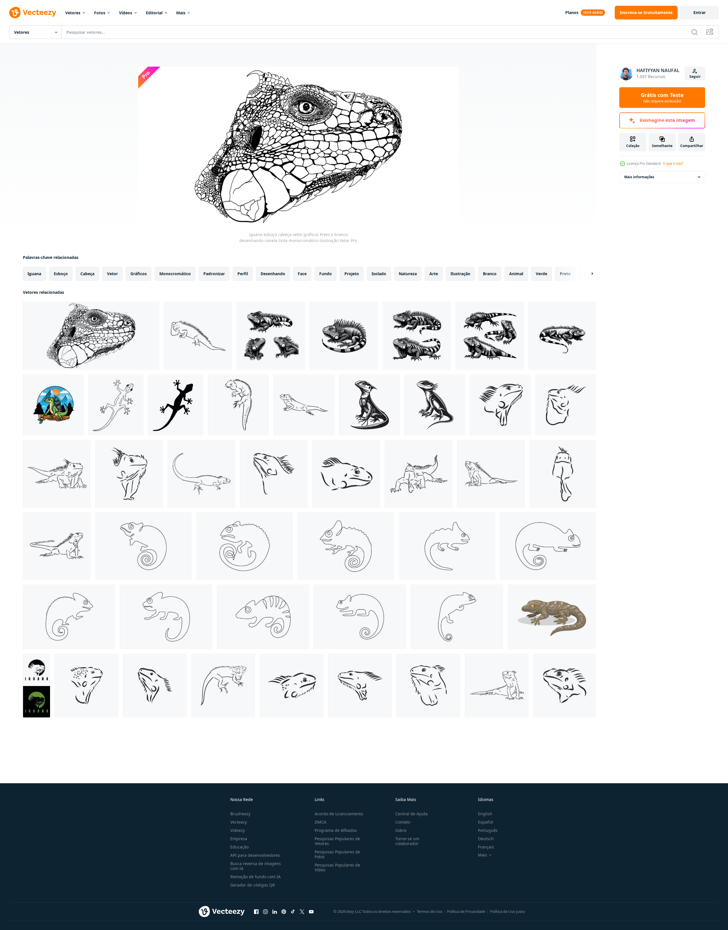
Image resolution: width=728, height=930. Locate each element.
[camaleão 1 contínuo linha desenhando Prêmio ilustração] (143, 546)
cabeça (87, 273)
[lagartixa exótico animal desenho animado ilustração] (552, 616)
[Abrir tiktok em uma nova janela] (293, 911)
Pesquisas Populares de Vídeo (337, 867)
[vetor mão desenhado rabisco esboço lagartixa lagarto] (116, 404)
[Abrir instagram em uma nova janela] (265, 911)
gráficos (138, 273)
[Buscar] (694, 32)
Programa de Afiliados (336, 830)
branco (490, 273)
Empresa (238, 838)
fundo (325, 273)
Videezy (237, 830)
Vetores (72, 12)
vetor (112, 273)
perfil (242, 273)
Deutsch (486, 838)
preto (565, 273)
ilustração (460, 273)
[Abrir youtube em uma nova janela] (311, 911)
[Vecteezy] (32, 12)
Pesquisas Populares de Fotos (337, 854)
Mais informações (639, 177)
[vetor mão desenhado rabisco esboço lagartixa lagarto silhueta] (175, 404)
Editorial (154, 12)
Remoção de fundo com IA (255, 876)
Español (485, 822)
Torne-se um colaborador (407, 841)
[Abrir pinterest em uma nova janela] (283, 911)
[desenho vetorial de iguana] (198, 336)
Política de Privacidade (466, 911)
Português (488, 830)
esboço (61, 273)
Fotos (99, 12)
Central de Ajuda (411, 813)
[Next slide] (587, 274)
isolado (379, 273)
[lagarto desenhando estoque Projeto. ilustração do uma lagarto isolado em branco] (369, 404)
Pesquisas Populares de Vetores (337, 841)
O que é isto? (673, 163)
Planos (571, 12)
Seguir (695, 76)
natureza (408, 273)
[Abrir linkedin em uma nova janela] (274, 911)
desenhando (273, 273)
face (302, 273)
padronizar (214, 273)
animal (516, 273)
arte (433, 273)
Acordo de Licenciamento (339, 813)
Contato (402, 822)
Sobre (400, 830)
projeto (351, 273)
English (485, 813)
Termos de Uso (429, 911)
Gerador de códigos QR (252, 885)
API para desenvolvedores (255, 855)
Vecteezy (238, 822)
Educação (239, 847)
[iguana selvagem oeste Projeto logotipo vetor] (36, 685)
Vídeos (125, 12)
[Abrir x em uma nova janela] (302, 911)
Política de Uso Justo (507, 911)
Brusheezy (240, 813)
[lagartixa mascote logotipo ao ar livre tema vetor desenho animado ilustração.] (53, 404)
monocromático (175, 273)
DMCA (320, 822)
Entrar (699, 12)
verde (541, 273)
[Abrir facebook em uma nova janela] (256, 911)
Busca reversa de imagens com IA (255, 866)
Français (486, 847)
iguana (34, 273)
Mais (180, 12)
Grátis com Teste (662, 98)
